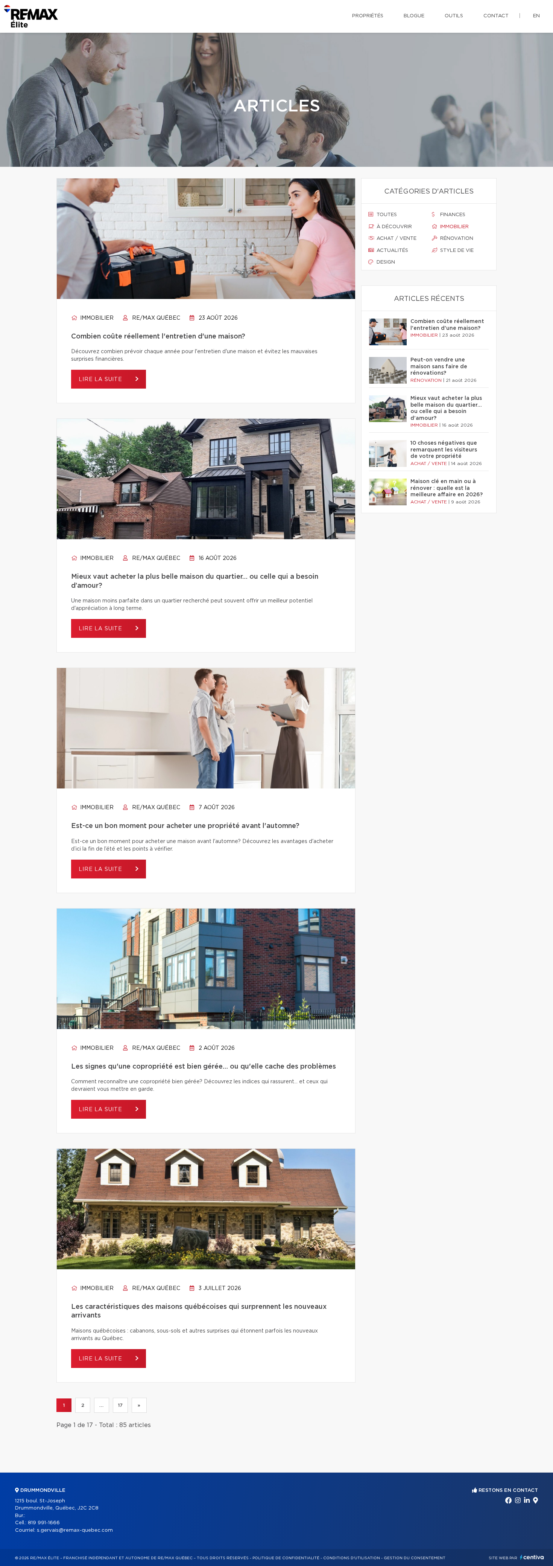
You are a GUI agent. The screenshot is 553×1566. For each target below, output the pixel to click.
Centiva (532, 1557)
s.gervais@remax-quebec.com (75, 1530)
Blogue (414, 16)
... (101, 1405)
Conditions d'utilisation (351, 1558)
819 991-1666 (44, 1522)
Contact (496, 16)
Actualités (391, 250)
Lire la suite (101, 379)
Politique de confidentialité (285, 1558)
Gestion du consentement (414, 1558)
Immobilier (96, 318)
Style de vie (456, 250)
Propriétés (367, 16)
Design (385, 262)
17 (120, 1405)
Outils (454, 16)
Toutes (386, 214)
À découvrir (393, 226)
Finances (452, 214)
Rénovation (456, 238)
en (536, 16)
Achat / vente (395, 238)
